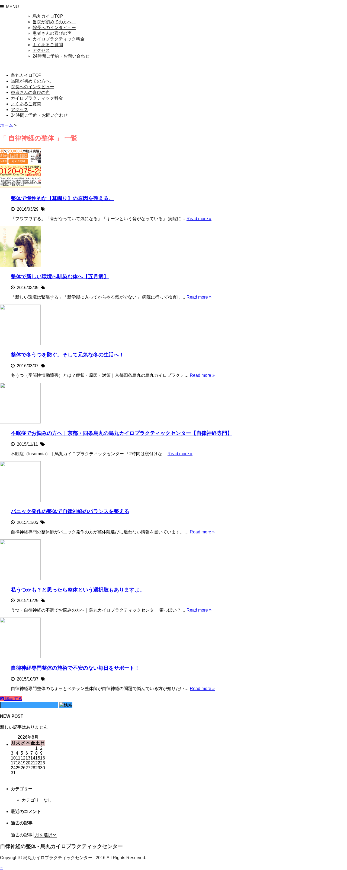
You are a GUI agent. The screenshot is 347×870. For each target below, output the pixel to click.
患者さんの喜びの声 (52, 33)
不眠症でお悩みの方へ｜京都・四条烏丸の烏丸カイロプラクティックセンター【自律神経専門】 (121, 433)
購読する (13, 698)
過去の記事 (22, 835)
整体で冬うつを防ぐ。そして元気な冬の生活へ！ (67, 355)
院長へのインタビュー (54, 27)
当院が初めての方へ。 (54, 22)
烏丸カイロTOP (48, 16)
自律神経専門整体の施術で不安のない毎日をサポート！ (75, 668)
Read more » (199, 218)
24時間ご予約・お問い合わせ (61, 56)
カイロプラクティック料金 (59, 39)
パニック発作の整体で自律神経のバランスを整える (70, 511)
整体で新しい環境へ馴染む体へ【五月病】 (60, 276)
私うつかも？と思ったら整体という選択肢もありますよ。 (78, 590)
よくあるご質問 (48, 44)
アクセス (41, 50)
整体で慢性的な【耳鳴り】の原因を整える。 (62, 198)
